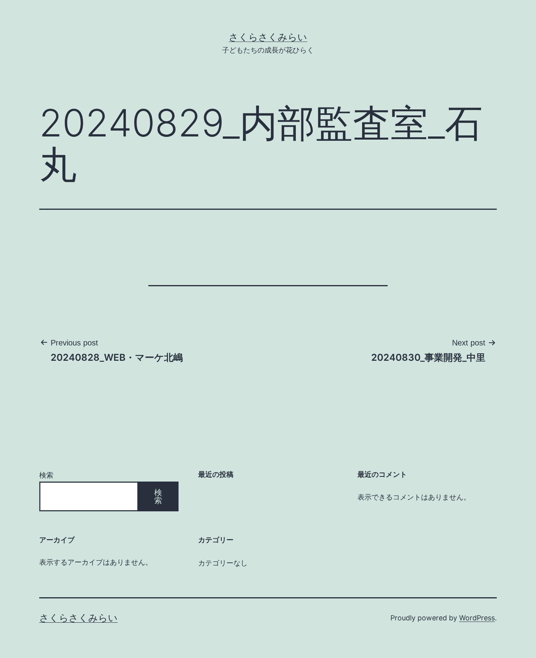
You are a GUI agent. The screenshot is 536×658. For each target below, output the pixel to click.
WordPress (477, 618)
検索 (46, 475)
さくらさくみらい (268, 37)
